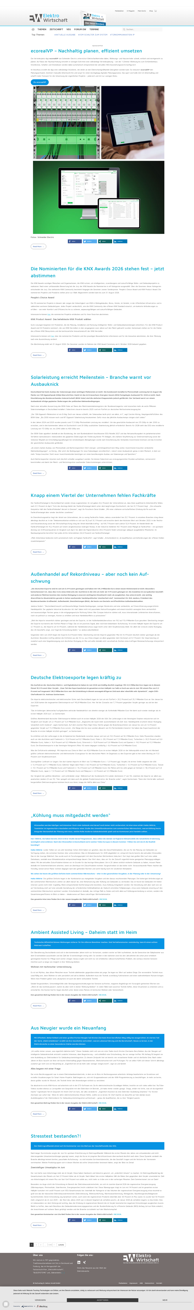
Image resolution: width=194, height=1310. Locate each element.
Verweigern (40, 1300)
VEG (68, 29)
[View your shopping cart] (155, 11)
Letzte (61, 1245)
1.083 (50, 1245)
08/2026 (103, 899)
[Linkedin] (78, 1262)
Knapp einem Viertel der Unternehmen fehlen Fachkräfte (93, 495)
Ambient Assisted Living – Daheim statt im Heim (84, 932)
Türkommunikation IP (122, 35)
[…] (63, 1273)
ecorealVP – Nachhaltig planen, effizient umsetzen (86, 50)
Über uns (38, 1255)
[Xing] (84, 1262)
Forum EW (80, 29)
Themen (41, 29)
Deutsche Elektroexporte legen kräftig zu (76, 677)
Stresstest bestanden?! (56, 1136)
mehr (165, 1300)
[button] (75, 241)
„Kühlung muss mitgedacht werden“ (70, 815)
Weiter (54, 1245)
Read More (37, 246)
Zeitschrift (56, 29)
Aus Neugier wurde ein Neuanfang (68, 1028)
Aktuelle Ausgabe (64, 35)
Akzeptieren (102, 1300)
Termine (94, 29)
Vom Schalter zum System (92, 35)
